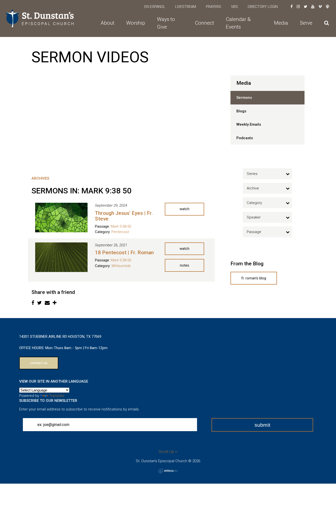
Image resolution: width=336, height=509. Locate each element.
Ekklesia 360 (168, 470)
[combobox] (267, 173)
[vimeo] (320, 6)
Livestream (185, 6)
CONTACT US (38, 363)
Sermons (244, 97)
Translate (56, 395)
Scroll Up (167, 451)
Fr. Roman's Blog (253, 278)
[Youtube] (312, 6)
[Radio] (327, 6)
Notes (184, 265)
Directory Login (263, 6)
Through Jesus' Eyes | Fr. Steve (124, 216)
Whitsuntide (121, 266)
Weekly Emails (248, 124)
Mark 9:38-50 (121, 226)
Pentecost (120, 232)
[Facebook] (291, 6)
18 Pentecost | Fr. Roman (124, 252)
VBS (234, 6)
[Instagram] (298, 6)
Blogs (241, 111)
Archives (40, 178)
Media (243, 83)
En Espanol (154, 6)
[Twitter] (305, 6)
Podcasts (244, 138)
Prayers (213, 6)
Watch (184, 209)
